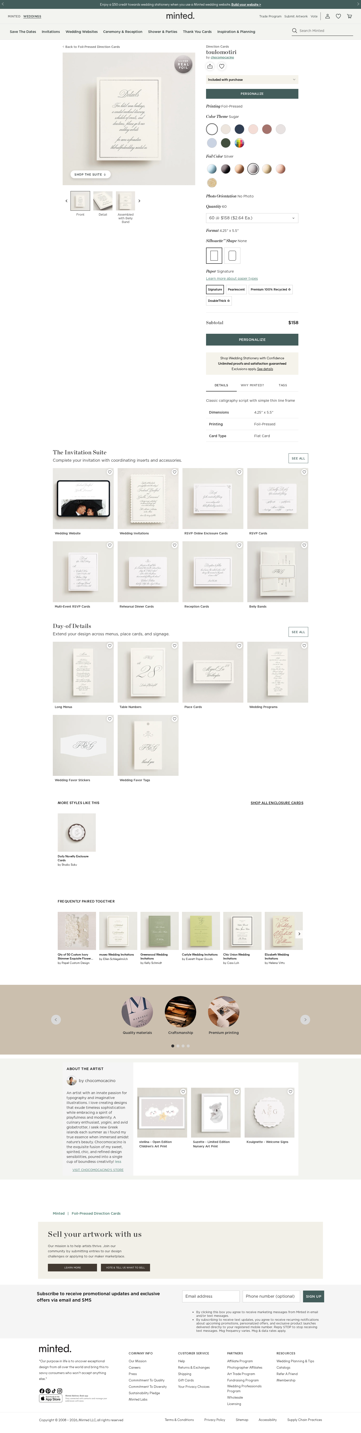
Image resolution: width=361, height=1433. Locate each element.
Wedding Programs (263, 707)
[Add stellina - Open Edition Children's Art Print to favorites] (183, 1092)
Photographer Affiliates (244, 1367)
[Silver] (253, 169)
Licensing (234, 1403)
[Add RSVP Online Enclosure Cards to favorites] (239, 472)
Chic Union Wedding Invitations (236, 956)
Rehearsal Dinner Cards (137, 606)
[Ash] (281, 129)
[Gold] (267, 169)
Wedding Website (68, 533)
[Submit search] (295, 31)
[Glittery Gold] (212, 183)
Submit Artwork (296, 16)
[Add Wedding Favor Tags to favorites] (175, 719)
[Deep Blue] (239, 129)
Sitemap (242, 1419)
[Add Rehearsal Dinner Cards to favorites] (175, 545)
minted (14, 16)
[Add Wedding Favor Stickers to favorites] (110, 719)
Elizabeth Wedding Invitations (277, 956)
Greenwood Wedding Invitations (154, 956)
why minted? (252, 385)
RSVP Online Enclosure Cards (206, 533)
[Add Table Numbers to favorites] (175, 646)
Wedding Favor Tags (135, 780)
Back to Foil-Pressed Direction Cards (92, 47)
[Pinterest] (48, 1390)
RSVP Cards (258, 533)
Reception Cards (196, 606)
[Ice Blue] (212, 169)
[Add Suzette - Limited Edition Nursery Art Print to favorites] (237, 1092)
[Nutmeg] (267, 129)
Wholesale (235, 1397)
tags (283, 385)
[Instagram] (60, 1390)
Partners (235, 1353)
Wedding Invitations (134, 533)
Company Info (141, 1353)
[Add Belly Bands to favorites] (304, 545)
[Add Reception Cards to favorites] (239, 545)
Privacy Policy (214, 1419)
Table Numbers (130, 707)
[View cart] (349, 16)
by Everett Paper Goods (197, 959)
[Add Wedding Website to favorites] (110, 472)
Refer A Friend (287, 1373)
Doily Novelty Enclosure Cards (73, 858)
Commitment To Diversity (148, 1386)
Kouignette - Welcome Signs (267, 1142)
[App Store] (50, 1400)
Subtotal (214, 322)
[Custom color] (239, 143)
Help (181, 1361)
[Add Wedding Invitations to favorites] (175, 472)
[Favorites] (338, 16)
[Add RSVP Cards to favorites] (304, 472)
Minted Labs (138, 1399)
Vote (314, 16)
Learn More (72, 1267)
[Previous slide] (66, 201)
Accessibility (268, 1419)
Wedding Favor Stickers (72, 780)
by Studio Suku (67, 864)
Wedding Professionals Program (244, 1388)
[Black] (226, 169)
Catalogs (283, 1367)
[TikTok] (54, 1390)
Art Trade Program (241, 1373)
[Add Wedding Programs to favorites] (304, 646)
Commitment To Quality (147, 1380)
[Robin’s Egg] (212, 143)
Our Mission (138, 1361)
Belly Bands (257, 606)
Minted (59, 1213)
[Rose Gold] (281, 169)
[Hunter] (226, 143)
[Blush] (253, 129)
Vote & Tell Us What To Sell (125, 1267)
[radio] (214, 256)
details (221, 385)
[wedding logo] (180, 15)
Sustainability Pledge (144, 1393)
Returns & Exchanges (194, 1367)
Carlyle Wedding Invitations (200, 954)
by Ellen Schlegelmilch (113, 959)
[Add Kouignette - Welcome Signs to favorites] (290, 1092)
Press (133, 1373)
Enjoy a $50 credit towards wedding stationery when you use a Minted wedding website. (165, 4)
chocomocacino (222, 57)
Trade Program (270, 16)
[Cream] (226, 129)
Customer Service (193, 1353)
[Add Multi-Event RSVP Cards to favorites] (110, 545)
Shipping (184, 1373)
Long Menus (63, 707)
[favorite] (222, 66)
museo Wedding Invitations (116, 954)
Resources (286, 1353)
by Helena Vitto (275, 963)
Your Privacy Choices (193, 1386)
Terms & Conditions (179, 1419)
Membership (286, 1380)
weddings (32, 16)
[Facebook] (42, 1390)
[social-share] (210, 66)
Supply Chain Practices (304, 1419)
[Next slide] (139, 201)
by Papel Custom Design (73, 963)
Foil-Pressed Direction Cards (96, 1213)
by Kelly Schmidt (151, 963)
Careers (134, 1367)
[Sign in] (328, 16)
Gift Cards (186, 1380)
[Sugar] (212, 129)
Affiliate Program (240, 1361)
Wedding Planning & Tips (295, 1361)
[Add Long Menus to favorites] (110, 646)
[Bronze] (239, 169)
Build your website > (246, 4)
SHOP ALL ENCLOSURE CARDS (277, 802)
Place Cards (193, 707)
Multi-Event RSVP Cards (72, 606)
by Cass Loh (231, 963)
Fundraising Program (243, 1380)
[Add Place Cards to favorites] (239, 646)
